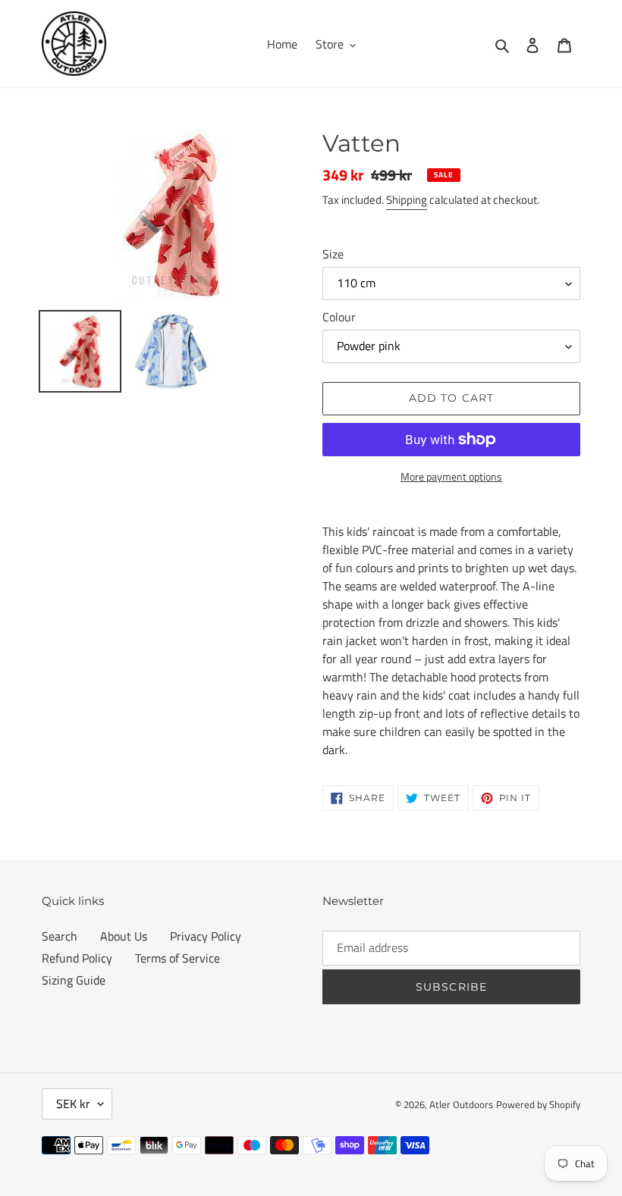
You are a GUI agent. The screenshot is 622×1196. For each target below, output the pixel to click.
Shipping (406, 199)
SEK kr (73, 1103)
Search (59, 936)
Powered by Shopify (538, 1104)
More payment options (451, 476)
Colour (339, 317)
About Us (123, 936)
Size (333, 254)
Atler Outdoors (461, 1104)
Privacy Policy (205, 936)
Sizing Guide (73, 980)
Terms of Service (177, 958)
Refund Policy (77, 958)
